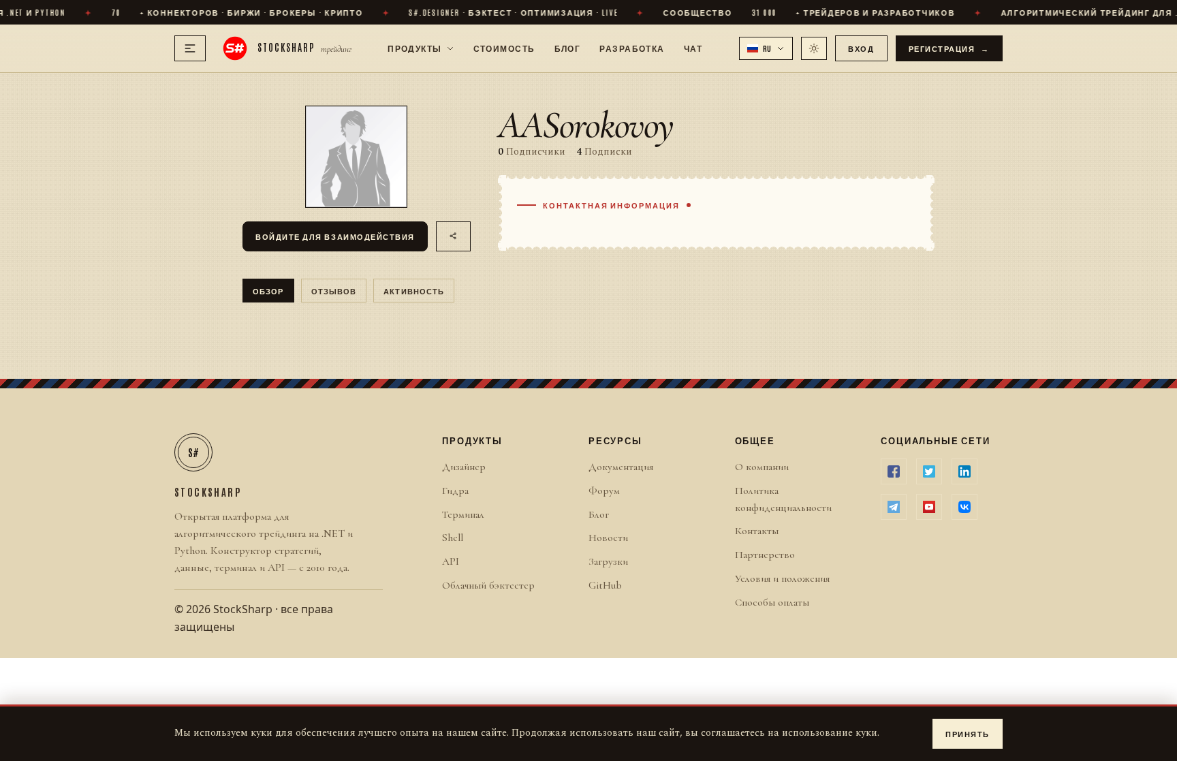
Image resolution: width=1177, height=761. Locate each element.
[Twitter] (929, 471)
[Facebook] (894, 471)
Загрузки (608, 561)
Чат (693, 47)
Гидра (455, 490)
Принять (967, 733)
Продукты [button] (415, 47)
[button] (766, 48)
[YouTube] (929, 507)
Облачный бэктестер (488, 585)
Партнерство (765, 554)
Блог (567, 47)
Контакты (757, 531)
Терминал (463, 514)
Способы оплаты (772, 602)
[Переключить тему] (814, 48)
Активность (413, 290)
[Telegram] (894, 507)
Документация (620, 467)
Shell (452, 537)
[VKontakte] (964, 507)
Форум (604, 490)
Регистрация (949, 48)
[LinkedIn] (964, 471)
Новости (608, 537)
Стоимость (504, 47)
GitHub (605, 585)
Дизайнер (464, 467)
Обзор (268, 290)
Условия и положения (782, 578)
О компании (762, 467)
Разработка (631, 47)
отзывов (334, 290)
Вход (861, 48)
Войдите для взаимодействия (335, 236)
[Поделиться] (453, 236)
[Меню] (190, 48)
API (450, 561)
